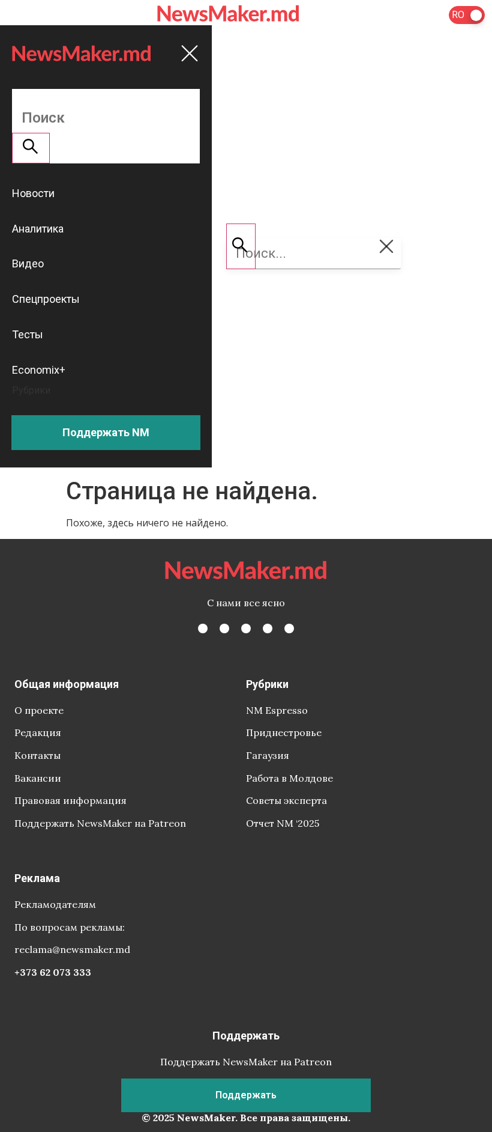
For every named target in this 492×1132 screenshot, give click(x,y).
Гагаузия (267, 755)
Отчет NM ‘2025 (282, 823)
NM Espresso (277, 710)
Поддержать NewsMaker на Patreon (100, 823)
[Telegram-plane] (289, 628)
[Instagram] (246, 628)
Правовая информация (70, 800)
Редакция (37, 732)
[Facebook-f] (203, 628)
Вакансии (37, 778)
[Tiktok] (267, 628)
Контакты (37, 755)
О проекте (39, 710)
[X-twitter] (224, 628)
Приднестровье (284, 732)
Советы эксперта (286, 800)
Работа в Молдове (289, 778)
